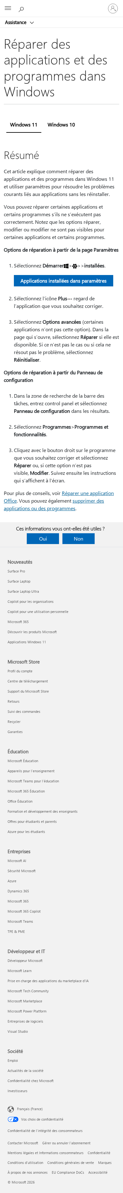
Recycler (14, 721)
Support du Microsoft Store (28, 691)
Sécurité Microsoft (22, 870)
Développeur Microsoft (25, 960)
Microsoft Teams (20, 921)
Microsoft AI (17, 860)
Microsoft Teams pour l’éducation (33, 781)
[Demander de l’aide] (22, 8)
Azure (12, 880)
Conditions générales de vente (70, 1162)
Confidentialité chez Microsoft (31, 1080)
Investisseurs (17, 1090)
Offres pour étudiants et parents (32, 821)
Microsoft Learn (20, 970)
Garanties (15, 731)
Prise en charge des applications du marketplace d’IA (48, 980)
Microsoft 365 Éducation (26, 791)
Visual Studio (18, 1031)
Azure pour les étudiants (26, 831)
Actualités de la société (26, 1070)
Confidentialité (99, 1152)
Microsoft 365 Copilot (24, 911)
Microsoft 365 (18, 621)
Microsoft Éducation (23, 760)
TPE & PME (16, 931)
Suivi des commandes (24, 711)
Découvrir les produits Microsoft (32, 631)
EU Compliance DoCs (68, 1172)
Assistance (16, 22)
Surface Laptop (19, 581)
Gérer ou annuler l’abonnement (66, 1143)
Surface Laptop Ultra (23, 591)
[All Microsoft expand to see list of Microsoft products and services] (7, 8)
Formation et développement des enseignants (43, 811)
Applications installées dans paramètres (63, 280)
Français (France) (30, 1108)
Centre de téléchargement (28, 681)
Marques (105, 1162)
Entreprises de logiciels (25, 1021)
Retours (14, 701)
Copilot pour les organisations (31, 601)
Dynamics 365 (18, 891)
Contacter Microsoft (23, 1143)
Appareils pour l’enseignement (31, 770)
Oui (43, 538)
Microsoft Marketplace (25, 1001)
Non (78, 538)
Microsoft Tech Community (28, 990)
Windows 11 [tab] (24, 124)
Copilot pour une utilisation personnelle (38, 611)
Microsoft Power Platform (27, 1011)
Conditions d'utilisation (25, 1162)
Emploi (13, 1060)
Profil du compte (20, 671)
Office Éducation (20, 801)
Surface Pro (16, 571)
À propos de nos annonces (28, 1172)
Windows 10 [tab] (61, 124)
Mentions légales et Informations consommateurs (46, 1152)
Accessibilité (98, 1172)
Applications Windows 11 (27, 641)
